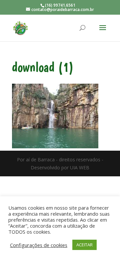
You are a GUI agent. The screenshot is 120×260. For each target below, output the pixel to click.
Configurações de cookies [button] (38, 245)
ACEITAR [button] (84, 245)
